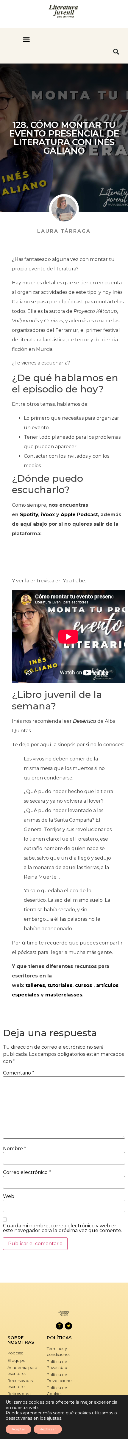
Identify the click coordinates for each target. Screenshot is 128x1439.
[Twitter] (68, 1325)
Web (8, 1196)
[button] (26, 39)
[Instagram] (59, 1325)
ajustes (54, 1418)
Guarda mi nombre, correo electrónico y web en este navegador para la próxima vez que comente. (62, 1228)
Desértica (84, 721)
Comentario (18, 1073)
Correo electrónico (27, 1172)
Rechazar (48, 1429)
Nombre (14, 1148)
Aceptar (18, 1429)
